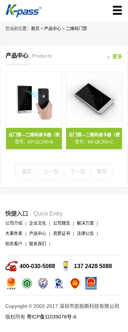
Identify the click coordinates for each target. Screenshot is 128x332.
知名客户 (13, 243)
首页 (35, 28)
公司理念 (61, 223)
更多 (116, 56)
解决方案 (85, 223)
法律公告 (85, 233)
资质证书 (61, 233)
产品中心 (52, 28)
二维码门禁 (76, 28)
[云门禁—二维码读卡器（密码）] (34, 100)
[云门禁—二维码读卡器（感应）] (94, 100)
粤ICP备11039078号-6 (51, 317)
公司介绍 (13, 223)
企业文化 (37, 223)
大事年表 (13, 233)
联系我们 (37, 243)
